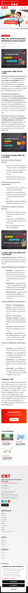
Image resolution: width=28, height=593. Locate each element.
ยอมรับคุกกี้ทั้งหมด (13, 581)
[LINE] (14, 4)
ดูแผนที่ (5, 505)
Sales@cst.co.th (7, 1)
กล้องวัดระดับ (3, 517)
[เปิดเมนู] (25, 8)
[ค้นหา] (22, 7)
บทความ (2, 554)
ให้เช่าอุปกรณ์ (3, 544)
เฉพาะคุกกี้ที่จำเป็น (13, 585)
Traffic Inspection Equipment (7, 531)
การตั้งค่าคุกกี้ (13, 589)
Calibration (3, 542)
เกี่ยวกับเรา (3, 552)
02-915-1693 (15, 1)
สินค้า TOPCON (4, 521)
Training (3, 546)
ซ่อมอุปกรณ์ (3, 540)
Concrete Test (4, 525)
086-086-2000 (7, 4)
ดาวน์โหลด (3, 556)
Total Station (4, 515)
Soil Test (3, 527)
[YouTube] (17, 4)
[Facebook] (12, 4)
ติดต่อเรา (3, 558)
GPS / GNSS (3, 519)
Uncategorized (5, 35)
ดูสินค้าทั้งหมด (14, 419)
